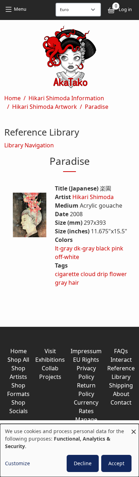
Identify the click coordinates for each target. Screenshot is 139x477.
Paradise (96, 107)
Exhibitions (50, 360)
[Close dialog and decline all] (133, 428)
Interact (121, 360)
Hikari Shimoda (93, 197)
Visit (50, 351)
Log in (125, 9)
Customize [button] (17, 463)
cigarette (67, 274)
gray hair (67, 282)
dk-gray (84, 248)
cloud (88, 274)
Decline (83, 463)
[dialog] (69, 450)
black (103, 248)
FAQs (121, 351)
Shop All (18, 360)
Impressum (86, 351)
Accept (116, 463)
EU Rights (86, 360)
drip (102, 274)
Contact (121, 402)
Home (12, 98)
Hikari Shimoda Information (66, 98)
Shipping (121, 385)
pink (117, 248)
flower (118, 274)
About (121, 394)
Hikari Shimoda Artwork (44, 107)
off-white (67, 257)
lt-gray (63, 248)
